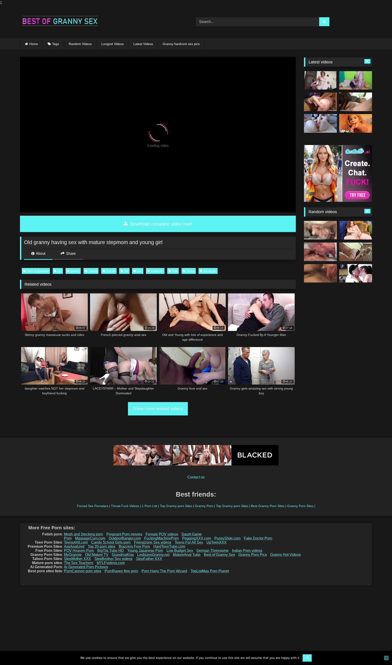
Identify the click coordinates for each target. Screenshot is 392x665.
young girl (209, 271)
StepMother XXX (77, 559)
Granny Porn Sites (300, 506)
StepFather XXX (149, 559)
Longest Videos (112, 44)
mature (110, 271)
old (126, 271)
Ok (307, 658)
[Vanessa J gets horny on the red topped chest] (320, 273)
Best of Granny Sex (219, 555)
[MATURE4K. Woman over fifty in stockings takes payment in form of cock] (355, 123)
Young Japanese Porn (145, 550)
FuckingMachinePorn (161, 538)
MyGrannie (73, 555)
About (40, 253)
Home (33, 44)
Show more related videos (157, 408)
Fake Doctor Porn (258, 538)
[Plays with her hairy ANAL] (320, 123)
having (92, 271)
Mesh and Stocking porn (83, 534)
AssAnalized (74, 546)
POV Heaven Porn (79, 550)
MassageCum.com (90, 538)
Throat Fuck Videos (125, 506)
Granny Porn (204, 506)
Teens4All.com (76, 542)
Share (70, 253)
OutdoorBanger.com (125, 538)
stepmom (157, 271)
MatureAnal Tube (187, 555)
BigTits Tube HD (110, 550)
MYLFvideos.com (111, 563)
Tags (55, 44)
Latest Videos (143, 44)
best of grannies (38, 271)
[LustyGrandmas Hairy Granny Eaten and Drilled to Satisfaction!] (320, 251)
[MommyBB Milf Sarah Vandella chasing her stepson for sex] (320, 230)
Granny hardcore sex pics (181, 44)
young (190, 271)
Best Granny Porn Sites (267, 506)
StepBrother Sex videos (113, 559)
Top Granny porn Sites (176, 506)
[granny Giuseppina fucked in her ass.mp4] (320, 80)
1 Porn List (149, 506)
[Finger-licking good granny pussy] (355, 230)
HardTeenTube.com (169, 546)
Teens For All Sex (189, 542)
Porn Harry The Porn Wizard (164, 571)
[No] (386, 658)
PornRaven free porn (121, 571)
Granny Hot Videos (285, 555)
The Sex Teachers (78, 563)
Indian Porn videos (247, 550)
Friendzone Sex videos (152, 542)
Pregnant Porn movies (124, 534)
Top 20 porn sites (101, 546)
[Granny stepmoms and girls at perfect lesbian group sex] (355, 273)
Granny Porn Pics (252, 555)
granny (75, 271)
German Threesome (212, 550)
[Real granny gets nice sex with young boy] (355, 80)
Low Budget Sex (180, 550)
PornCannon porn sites (82, 571)
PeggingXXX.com (196, 538)
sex (139, 271)
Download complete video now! (160, 223)
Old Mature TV (96, 555)
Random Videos (80, 44)
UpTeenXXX (216, 542)
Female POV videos (162, 534)
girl (59, 271)
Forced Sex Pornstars (92, 506)
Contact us (196, 477)
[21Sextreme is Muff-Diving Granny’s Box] (355, 101)
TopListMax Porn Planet (210, 571)
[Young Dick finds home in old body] (320, 101)
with (174, 271)
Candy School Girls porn (111, 542)
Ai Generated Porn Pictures (86, 567)
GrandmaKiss (123, 555)
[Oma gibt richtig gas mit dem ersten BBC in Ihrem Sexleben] (355, 251)
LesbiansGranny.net (153, 555)
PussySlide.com (227, 538)
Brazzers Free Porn (134, 546)
